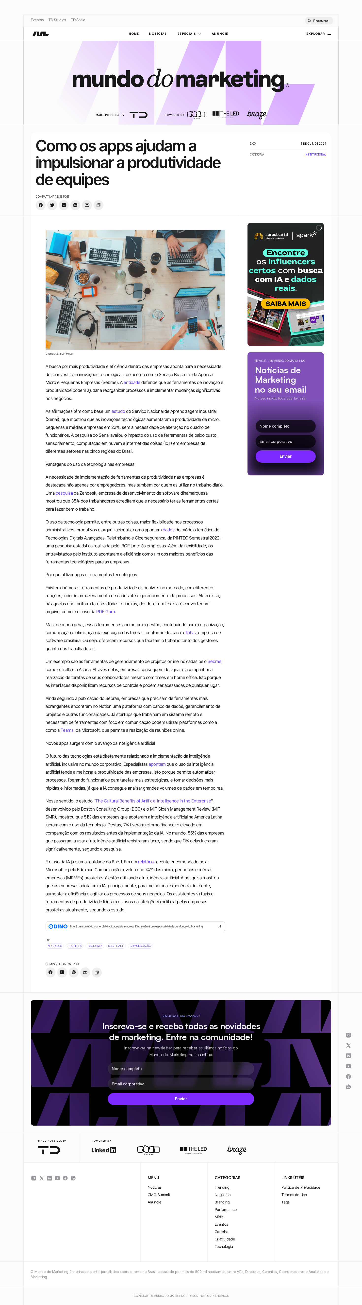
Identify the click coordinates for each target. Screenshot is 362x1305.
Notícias (155, 1187)
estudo (118, 411)
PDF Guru (105, 611)
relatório (146, 861)
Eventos (37, 19)
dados (169, 529)
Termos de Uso (294, 1194)
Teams (67, 730)
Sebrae (214, 661)
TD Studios (57, 19)
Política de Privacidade (300, 1187)
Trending (222, 1187)
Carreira (222, 1231)
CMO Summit (159, 1194)
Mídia (219, 1217)
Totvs (190, 632)
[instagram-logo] (34, 1178)
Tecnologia (224, 1246)
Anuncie (154, 1202)
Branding (222, 1202)
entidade (132, 382)
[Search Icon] (319, 20)
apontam (157, 764)
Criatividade (225, 1239)
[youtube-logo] (57, 1178)
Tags (285, 1202)
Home (134, 33)
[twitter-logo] (42, 1178)
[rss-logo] (65, 1178)
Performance (226, 1209)
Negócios (223, 1194)
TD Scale (78, 19)
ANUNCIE (220, 33)
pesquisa (64, 493)
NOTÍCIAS (158, 33)
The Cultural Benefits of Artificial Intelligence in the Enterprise (153, 800)
